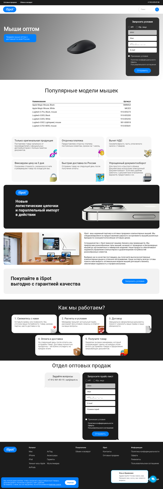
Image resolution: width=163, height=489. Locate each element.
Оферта (134, 455)
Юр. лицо (143, 27)
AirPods (32, 467)
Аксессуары (52, 455)
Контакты (107, 451)
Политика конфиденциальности (145, 451)
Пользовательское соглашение (145, 463)
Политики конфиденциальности (143, 60)
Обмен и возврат (26, 2)
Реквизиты (136, 459)
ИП (132, 27)
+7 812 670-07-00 (153, 2)
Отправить (142, 70)
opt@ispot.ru (72, 380)
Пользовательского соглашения (143, 65)
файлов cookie (55, 484)
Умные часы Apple (37, 463)
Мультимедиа (53, 463)
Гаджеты (51, 459)
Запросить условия (134, 281)
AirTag (50, 451)
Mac (31, 451)
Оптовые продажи (10, 2)
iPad (31, 459)
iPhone (32, 455)
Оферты (134, 62)
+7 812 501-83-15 (56, 380)
